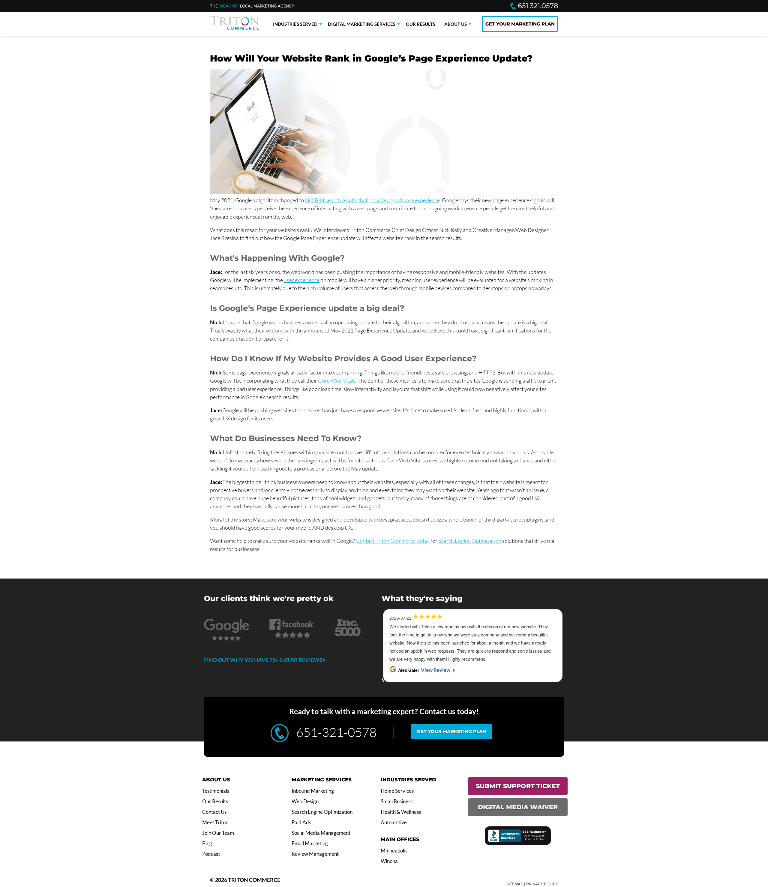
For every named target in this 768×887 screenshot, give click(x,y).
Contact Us (214, 812)
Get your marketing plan (451, 731)
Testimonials (215, 791)
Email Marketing (310, 843)
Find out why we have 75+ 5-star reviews (263, 660)
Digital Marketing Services (361, 24)
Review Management (315, 854)
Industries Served (295, 24)
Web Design (305, 801)
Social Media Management (321, 833)
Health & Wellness (401, 812)
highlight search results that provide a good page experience (372, 200)
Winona (389, 861)
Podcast (211, 854)
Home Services (397, 791)
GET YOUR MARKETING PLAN (520, 24)
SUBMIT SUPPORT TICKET (518, 786)
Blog (207, 843)
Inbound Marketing (313, 791)
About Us (455, 24)
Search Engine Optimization (469, 540)
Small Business (396, 801)
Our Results (420, 24)
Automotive (394, 822)
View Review (435, 670)
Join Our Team (218, 833)
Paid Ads (301, 822)
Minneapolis (394, 851)
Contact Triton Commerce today (393, 540)
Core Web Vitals (337, 380)
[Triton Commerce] (234, 28)
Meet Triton (215, 822)
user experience (302, 280)
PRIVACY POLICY (542, 884)
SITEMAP (515, 884)
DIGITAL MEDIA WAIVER (518, 807)
